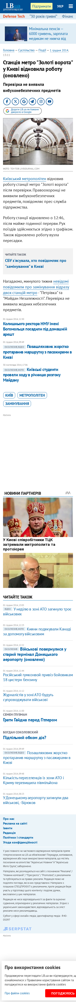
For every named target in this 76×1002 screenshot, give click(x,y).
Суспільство (26, 50)
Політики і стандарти (18, 837)
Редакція (9, 833)
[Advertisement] (38, 447)
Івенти (7, 828)
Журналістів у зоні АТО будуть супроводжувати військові (28, 697)
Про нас (8, 819)
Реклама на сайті (15, 823)
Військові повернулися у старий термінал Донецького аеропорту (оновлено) (34, 654)
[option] (38, 33)
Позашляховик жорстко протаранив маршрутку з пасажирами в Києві (37, 352)
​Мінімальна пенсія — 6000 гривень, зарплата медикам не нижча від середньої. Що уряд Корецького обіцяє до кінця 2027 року (48, 41)
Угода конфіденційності (20, 842)
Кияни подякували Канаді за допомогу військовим (37, 631)
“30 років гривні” (43, 16)
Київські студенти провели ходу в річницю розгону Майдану (31, 375)
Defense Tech (14, 16)
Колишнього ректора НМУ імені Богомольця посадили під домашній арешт (35, 329)
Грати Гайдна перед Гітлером (30, 720)
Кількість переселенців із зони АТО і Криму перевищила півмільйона (33, 780)
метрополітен (32, 395)
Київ (9, 395)
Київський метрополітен (24, 178)
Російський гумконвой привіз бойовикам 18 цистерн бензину (38, 677)
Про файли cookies (17, 993)
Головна (8, 50)
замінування (17, 403)
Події (42, 50)
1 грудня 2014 (59, 50)
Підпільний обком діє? (24, 737)
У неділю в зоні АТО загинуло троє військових (37, 611)
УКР (60, 6)
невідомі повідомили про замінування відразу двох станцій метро (36, 287)
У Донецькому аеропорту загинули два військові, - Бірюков (35, 800)
